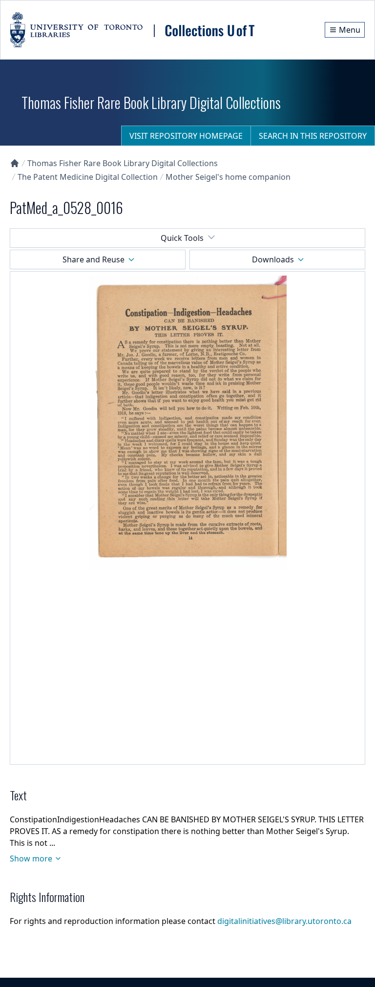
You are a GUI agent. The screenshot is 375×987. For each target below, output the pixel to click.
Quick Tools (182, 238)
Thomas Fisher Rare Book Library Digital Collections (122, 163)
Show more (31, 858)
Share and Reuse (93, 259)
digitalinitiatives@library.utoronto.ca (284, 921)
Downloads (273, 259)
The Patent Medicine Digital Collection (88, 177)
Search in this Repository (313, 135)
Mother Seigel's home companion (228, 177)
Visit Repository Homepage (186, 135)
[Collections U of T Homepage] (15, 163)
